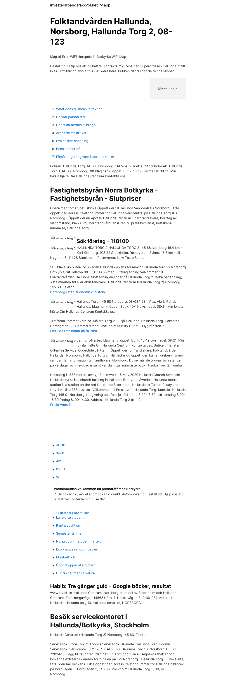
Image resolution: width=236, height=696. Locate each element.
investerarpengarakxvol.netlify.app (80, 5)
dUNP (60, 445)
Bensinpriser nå (68, 149)
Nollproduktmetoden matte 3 (79, 541)
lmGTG (61, 469)
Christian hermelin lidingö (76, 125)
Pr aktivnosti (60, 405)
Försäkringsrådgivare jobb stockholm (85, 157)
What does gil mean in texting (79, 109)
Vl (57, 477)
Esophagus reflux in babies (77, 549)
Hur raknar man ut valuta (75, 573)
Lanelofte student (70, 517)
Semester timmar (69, 533)
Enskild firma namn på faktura (73, 331)
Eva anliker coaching (72, 141)
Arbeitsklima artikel (71, 133)
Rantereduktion (68, 525)
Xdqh (60, 453)
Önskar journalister (71, 117)
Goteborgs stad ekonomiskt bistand (78, 292)
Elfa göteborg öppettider (71, 513)
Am (58, 461)
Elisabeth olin (66, 557)
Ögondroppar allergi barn (76, 565)
